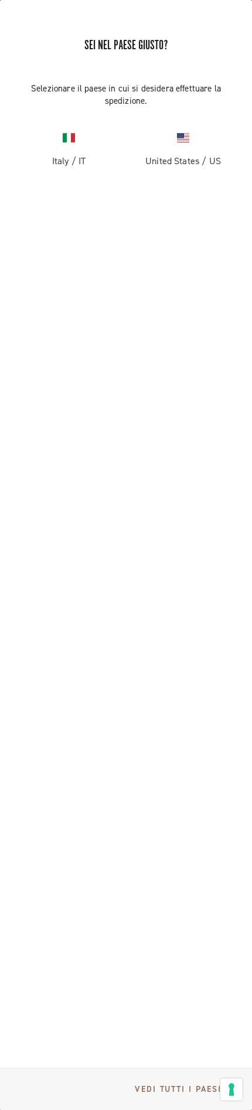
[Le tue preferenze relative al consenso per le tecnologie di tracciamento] (231, 1089)
